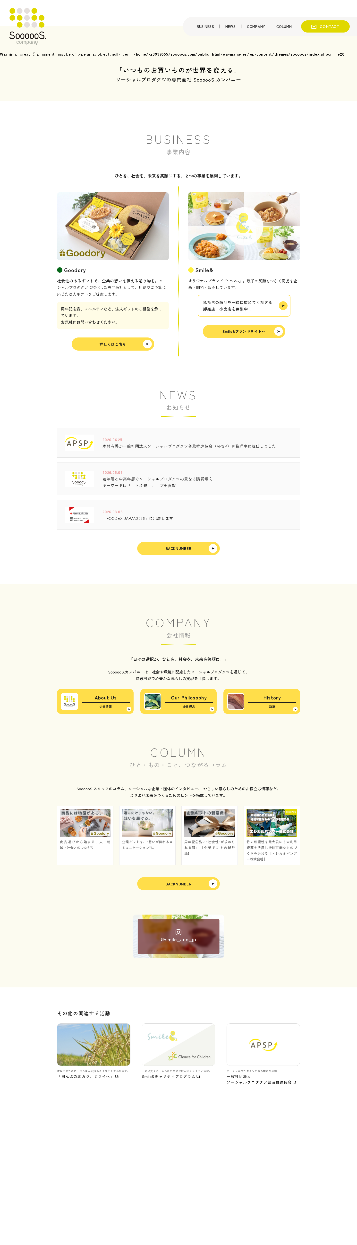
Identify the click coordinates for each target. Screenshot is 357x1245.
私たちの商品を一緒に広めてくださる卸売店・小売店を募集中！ (237, 305)
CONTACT (330, 26)
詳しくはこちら (113, 344)
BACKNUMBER (179, 548)
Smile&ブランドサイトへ (244, 331)
